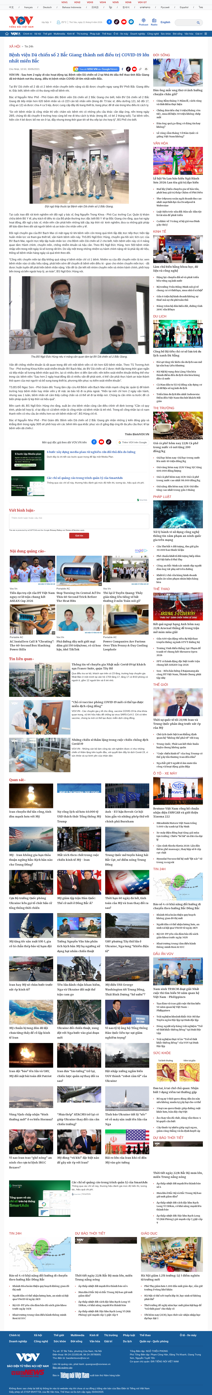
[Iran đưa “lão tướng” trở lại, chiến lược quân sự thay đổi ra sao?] (79, 1055)
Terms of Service (73, 530)
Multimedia (59, 33)
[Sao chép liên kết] (140, 69)
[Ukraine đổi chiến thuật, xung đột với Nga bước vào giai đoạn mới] (79, 1012)
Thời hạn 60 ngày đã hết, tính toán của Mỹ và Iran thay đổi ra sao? (126, 903)
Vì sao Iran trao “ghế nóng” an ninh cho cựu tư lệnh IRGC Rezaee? (30, 1162)
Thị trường (82, 33)
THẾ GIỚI (160, 684)
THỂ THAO (161, 589)
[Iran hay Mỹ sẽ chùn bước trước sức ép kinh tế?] (31, 968)
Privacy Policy (56, 530)
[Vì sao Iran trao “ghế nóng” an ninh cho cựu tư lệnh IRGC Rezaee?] (31, 1141)
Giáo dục (149, 1233)
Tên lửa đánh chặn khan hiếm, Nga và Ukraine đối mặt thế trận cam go (78, 989)
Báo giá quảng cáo (62, 1367)
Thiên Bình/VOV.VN (137, 434)
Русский (165, 7)
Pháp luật (95, 33)
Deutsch (47, 7)
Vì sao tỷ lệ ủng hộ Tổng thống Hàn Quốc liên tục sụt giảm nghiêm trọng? (126, 1032)
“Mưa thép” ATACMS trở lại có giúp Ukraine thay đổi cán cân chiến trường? (78, 1119)
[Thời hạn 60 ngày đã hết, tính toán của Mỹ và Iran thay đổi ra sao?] (127, 882)
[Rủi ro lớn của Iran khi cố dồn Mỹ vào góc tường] (127, 1141)
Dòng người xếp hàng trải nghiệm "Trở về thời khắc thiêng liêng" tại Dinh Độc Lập (179, 1030)
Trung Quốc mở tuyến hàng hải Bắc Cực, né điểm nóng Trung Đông (126, 859)
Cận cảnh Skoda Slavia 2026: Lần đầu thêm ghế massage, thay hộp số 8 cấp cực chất (179, 849)
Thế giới (47, 33)
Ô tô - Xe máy (121, 33)
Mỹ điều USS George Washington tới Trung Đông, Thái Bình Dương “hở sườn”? (125, 989)
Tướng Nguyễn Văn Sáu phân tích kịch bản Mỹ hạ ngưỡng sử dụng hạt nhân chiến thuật (78, 946)
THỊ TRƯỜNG (163, 408)
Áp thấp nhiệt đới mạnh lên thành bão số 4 (103, 1286)
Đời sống (177, 33)
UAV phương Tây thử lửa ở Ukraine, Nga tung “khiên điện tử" (127, 946)
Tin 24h (29, 46)
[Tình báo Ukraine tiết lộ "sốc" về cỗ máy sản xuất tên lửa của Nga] (127, 1098)
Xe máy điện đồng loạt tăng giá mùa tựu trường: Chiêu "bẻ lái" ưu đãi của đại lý (179, 836)
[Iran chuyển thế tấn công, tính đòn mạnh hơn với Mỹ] (31, 795)
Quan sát (16, 780)
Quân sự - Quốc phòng (154, 1341)
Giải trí (198, 33)
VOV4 (103, 2)
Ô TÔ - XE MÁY (165, 773)
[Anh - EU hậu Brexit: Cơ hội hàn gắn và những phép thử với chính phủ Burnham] (127, 795)
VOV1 (64, 2)
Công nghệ (153, 33)
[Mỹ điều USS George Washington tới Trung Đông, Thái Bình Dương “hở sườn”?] (127, 968)
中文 (11, 7)
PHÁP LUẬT (162, 497)
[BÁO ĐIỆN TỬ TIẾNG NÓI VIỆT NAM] (21, 22)
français (28, 7)
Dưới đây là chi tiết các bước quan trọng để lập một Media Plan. (80, 456)
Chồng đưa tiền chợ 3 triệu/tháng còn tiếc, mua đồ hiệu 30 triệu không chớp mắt (179, 114)
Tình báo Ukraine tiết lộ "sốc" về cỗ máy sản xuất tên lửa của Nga (126, 1119)
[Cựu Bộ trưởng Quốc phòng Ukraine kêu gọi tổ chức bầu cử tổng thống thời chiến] (31, 882)
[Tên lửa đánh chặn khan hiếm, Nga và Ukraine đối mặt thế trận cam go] (79, 968)
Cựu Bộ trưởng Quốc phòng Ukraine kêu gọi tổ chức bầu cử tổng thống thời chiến (30, 903)
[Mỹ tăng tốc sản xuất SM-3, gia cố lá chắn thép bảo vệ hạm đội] (31, 925)
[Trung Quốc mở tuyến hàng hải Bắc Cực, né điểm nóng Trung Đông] (127, 839)
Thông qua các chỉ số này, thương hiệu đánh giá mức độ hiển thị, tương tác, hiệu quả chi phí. (96, 482)
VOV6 (128, 2)
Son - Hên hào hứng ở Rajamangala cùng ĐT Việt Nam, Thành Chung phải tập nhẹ (179, 674)
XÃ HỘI (14, 46)
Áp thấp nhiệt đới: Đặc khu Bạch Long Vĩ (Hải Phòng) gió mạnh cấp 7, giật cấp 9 (180, 1219)
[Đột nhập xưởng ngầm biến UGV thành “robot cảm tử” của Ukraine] (127, 1055)
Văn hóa (189, 33)
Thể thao (106, 33)
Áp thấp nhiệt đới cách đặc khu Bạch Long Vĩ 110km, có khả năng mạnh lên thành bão (179, 1206)
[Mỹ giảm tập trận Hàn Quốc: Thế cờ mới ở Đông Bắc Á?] (79, 882)
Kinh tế (71, 33)
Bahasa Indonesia (71, 7)
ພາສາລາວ (145, 7)
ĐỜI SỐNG (161, 55)
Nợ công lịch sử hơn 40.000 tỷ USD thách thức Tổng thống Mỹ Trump (79, 816)
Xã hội (37, 33)
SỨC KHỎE (162, 1053)
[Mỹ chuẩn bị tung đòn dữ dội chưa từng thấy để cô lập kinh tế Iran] (31, 1012)
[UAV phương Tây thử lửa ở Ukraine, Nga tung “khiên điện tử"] (127, 925)
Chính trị (27, 33)
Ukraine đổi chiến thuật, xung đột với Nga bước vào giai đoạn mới (78, 1032)
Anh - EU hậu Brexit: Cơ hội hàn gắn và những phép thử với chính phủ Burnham (127, 816)
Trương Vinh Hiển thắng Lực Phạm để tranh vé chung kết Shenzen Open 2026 (179, 652)
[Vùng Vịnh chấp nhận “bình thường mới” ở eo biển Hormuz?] (31, 1098)
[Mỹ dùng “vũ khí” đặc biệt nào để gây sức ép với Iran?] (79, 1141)
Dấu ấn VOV (163, 954)
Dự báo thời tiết (168, 1138)
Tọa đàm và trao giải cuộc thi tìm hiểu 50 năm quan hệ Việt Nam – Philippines (178, 1007)
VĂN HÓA (160, 143)
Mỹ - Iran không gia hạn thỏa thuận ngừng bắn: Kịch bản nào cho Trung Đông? (31, 859)
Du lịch (159, 316)
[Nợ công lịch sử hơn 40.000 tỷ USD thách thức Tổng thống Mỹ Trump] (79, 795)
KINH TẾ (159, 231)
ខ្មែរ (110, 7)
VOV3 (90, 2)
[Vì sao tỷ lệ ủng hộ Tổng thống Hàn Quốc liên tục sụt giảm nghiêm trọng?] (127, 1012)
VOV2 (77, 2)
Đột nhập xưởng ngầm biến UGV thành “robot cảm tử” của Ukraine (126, 1076)
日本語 (95, 7)
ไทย (201, 7)
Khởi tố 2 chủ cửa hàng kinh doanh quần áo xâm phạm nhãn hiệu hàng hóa (177, 579)
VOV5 (115, 2)
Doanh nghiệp (137, 33)
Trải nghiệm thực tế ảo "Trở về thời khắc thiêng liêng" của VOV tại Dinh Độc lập (177, 1043)
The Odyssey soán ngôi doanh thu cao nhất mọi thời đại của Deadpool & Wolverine (179, 202)
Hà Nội (46, 22)
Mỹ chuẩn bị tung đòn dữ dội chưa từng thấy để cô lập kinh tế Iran (29, 1032)
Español (184, 7)
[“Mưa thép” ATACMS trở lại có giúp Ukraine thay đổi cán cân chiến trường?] (79, 1098)
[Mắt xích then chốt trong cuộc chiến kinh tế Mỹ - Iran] (79, 839)
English (165, 22)
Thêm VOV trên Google (134, 442)
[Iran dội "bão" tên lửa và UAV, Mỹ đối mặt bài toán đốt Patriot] (31, 1055)
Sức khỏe (166, 33)
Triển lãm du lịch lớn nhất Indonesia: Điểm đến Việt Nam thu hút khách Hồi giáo (178, 398)
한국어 (126, 7)
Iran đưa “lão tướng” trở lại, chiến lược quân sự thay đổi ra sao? (78, 1076)
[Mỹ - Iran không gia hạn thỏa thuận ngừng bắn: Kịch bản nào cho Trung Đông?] (31, 839)
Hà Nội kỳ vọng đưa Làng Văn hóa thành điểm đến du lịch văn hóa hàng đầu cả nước (178, 375)
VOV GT (142, 2)
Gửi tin (79, 535)
